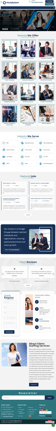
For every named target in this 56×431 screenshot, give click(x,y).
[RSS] (30, 416)
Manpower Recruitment (28, 58)
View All (28, 215)
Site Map (21, 416)
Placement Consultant (46, 58)
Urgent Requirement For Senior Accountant (41, 198)
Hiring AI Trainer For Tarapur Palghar (40, 183)
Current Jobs (21, 409)
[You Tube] (43, 407)
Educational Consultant (46, 80)
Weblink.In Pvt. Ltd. (17, 422)
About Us (31, 407)
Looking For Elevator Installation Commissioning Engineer (11, 199)
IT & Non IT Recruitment (46, 101)
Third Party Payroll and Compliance (28, 124)
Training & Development (28, 80)
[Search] (28, 7)
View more (33, 384)
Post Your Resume (33, 409)
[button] (37, 2)
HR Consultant (9, 58)
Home (20, 407)
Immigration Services (9, 101)
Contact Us (31, 413)
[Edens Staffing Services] (11, 3)
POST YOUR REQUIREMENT (12, 250)
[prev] (2, 274)
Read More (14, 275)
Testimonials (31, 411)
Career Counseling (9, 80)
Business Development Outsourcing (9, 124)
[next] (53, 274)
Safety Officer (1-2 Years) (9, 183)
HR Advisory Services (28, 101)
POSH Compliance (46, 123)
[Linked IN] (40, 407)
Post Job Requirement (21, 412)
